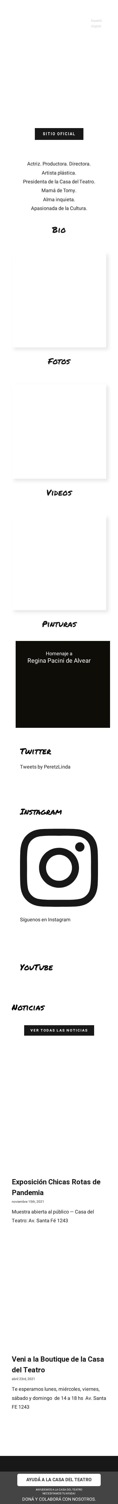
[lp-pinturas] (59, 517)
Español (96, 20)
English (96, 26)
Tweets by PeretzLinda (45, 767)
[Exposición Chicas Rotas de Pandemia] (59, 1107)
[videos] (59, 386)
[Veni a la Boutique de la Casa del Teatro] (59, 1303)
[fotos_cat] (59, 254)
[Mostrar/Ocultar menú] (97, 8)
